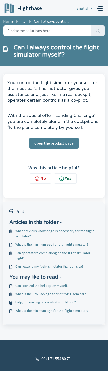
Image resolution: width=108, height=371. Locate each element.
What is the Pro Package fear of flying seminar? (50, 294)
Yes (68, 178)
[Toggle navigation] (100, 8)
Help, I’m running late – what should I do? (45, 302)
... (24, 21)
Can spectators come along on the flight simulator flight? (52, 255)
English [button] (82, 8)
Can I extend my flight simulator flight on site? (49, 266)
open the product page (54, 143)
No (43, 178)
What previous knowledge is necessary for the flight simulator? (54, 233)
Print (19, 211)
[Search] (98, 30)
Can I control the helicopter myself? (42, 285)
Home (8, 21)
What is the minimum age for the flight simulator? (51, 244)
